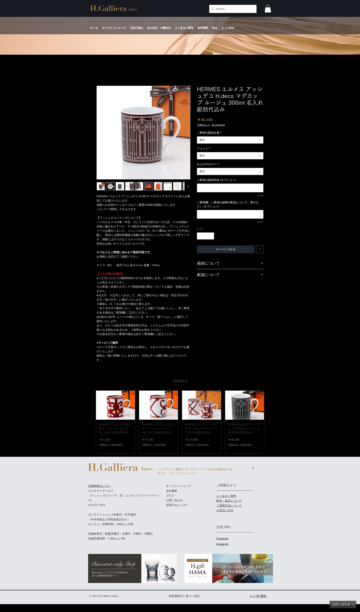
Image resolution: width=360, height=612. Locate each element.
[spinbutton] (205, 236)
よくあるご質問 (226, 496)
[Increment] (211, 236)
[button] (268, 9)
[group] (180, 422)
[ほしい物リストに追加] (260, 249)
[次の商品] (269, 422)
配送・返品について (229, 500)
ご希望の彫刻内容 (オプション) (216, 179)
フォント (203, 148)
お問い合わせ (174, 500)
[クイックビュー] (115, 405)
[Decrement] (199, 236)
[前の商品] (90, 422)
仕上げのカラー (208, 164)
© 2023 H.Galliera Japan (104, 595)
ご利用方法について (229, 505)
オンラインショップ (178, 485)
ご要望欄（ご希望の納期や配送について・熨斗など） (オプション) (228, 204)
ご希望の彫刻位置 (209, 132)
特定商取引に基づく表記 (184, 596)
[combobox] (230, 140)
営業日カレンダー (177, 505)
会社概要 (171, 490)
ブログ (170, 495)
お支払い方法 (224, 510)
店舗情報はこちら (99, 485)
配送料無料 (218, 125)
